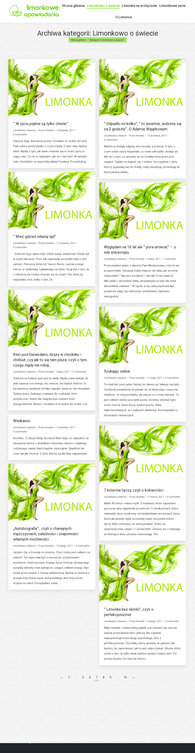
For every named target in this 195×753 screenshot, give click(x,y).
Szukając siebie (117, 371)
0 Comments (20, 134)
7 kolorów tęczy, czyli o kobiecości (133, 490)
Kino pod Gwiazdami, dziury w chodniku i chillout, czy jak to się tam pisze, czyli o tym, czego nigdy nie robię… (50, 359)
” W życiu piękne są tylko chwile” (40, 123)
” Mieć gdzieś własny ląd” (34, 236)
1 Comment (169, 259)
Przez (46, 130)
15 (125, 677)
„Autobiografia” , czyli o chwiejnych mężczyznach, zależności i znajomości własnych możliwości (45, 533)
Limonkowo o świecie (24, 130)
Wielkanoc (22, 421)
